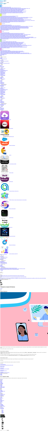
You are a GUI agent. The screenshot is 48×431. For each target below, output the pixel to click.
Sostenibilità (1, 383)
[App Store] (2, 415)
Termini (2, 410)
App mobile (1, 404)
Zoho (0, 398)
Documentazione (2, 395)
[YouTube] (3, 423)
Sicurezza (3, 412)
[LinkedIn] (2, 427)
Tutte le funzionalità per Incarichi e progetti (5, 22)
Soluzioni (1, 390)
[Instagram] (2, 425)
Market (1, 403)
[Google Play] (2, 417)
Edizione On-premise (2, 394)
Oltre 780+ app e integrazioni (3, 254)
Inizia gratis (1, 379)
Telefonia (1, 288)
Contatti (1, 382)
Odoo (1, 402)
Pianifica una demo (2, 387)
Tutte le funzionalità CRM (3, 13)
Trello (1, 399)
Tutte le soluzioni (2, 109)
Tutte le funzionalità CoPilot (3, 54)
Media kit (1, 381)
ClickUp (1, 397)
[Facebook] (2, 419)
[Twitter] (2, 421)
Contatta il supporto (2, 386)
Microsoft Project (2, 400)
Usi (0, 392)
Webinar (1, 385)
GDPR (2, 411)
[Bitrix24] (3, 1)
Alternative (1, 391)
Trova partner (1, 407)
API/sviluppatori (2, 405)
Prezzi (1, 55)
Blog (0, 279)
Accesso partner (2, 408)
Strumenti (1, 380)
